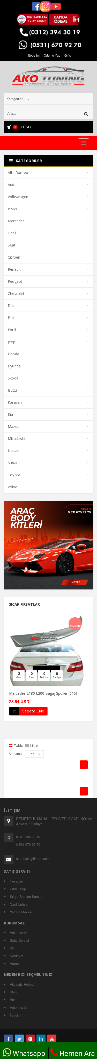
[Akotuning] (8, 1039)
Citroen (14, 257)
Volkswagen (18, 196)
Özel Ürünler (19, 904)
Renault (14, 269)
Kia (10, 414)
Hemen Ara (77, 1053)
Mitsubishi (16, 438)
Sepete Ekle (33, 711)
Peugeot (15, 281)
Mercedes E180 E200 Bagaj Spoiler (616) (43, 693)
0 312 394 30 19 (28, 836)
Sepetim (34, 55)
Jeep (11, 341)
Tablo (18, 745)
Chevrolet (16, 293)
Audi (11, 184)
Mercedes (16, 220)
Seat (12, 245)
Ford (12, 329)
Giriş (67, 55)
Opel (12, 233)
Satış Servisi (19, 940)
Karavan (15, 402)
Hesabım (16, 881)
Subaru (14, 462)
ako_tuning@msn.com (33, 858)
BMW (12, 208)
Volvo (12, 486)
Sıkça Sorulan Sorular (26, 896)
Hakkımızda (18, 932)
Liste (34, 745)
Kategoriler (15, 98)
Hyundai (14, 366)
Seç (31, 754)
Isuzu (12, 390)
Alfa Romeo (18, 172)
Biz (12, 948)
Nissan (13, 450)
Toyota (14, 474)
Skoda (13, 378)
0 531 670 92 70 (28, 844)
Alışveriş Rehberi (22, 984)
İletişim (15, 1015)
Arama (15, 963)
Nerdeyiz (16, 955)
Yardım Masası (21, 912)
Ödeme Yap (52, 55)
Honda (13, 353)
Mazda (13, 426)
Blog (13, 992)
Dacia (13, 305)
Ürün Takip (18, 888)
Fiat (11, 317)
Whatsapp (29, 1053)
